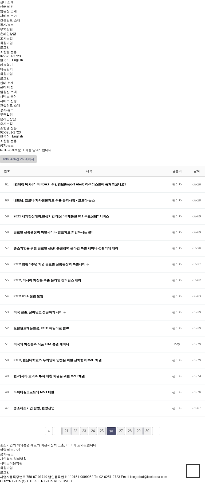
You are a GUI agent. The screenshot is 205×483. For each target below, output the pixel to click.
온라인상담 (8, 34)
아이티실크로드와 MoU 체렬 (34, 392)
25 (102, 431)
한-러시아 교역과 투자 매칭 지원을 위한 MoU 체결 (50, 376)
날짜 (197, 171)
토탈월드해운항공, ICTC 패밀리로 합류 (42, 328)
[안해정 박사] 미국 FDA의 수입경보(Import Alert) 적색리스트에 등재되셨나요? (70, 184)
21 (66, 431)
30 (147, 431)
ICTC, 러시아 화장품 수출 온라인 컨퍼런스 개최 (48, 280)
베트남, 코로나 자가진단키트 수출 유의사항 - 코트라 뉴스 (55, 200)
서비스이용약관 (11, 463)
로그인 (5, 47)
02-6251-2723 (10, 56)
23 (84, 431)
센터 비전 (7, 7)
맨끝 (156, 431)
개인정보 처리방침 (13, 459)
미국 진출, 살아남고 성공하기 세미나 (40, 312)
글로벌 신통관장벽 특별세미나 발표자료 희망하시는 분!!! (54, 232)
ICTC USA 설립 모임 (29, 296)
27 (121, 431)
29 (138, 431)
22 (75, 431)
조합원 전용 (8, 52)
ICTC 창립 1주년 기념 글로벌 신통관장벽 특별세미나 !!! (53, 264)
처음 (49, 431)
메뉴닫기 (6, 69)
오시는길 (6, 38)
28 (130, 431)
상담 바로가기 (10, 450)
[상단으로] (193, 471)
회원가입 (6, 43)
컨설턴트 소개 (10, 20)
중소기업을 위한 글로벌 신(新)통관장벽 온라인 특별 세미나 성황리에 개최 (66, 248)
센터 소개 (7, 2)
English (17, 60)
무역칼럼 (6, 29)
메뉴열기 (6, 65)
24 (93, 431)
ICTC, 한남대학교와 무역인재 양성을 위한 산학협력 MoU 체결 (58, 360)
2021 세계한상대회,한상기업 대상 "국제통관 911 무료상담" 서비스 (62, 216)
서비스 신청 (8, 101)
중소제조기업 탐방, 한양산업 (34, 408)
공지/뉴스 (7, 25)
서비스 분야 (8, 16)
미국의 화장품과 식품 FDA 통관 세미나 (42, 344)
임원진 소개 (8, 11)
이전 (58, 431)
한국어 (5, 60)
